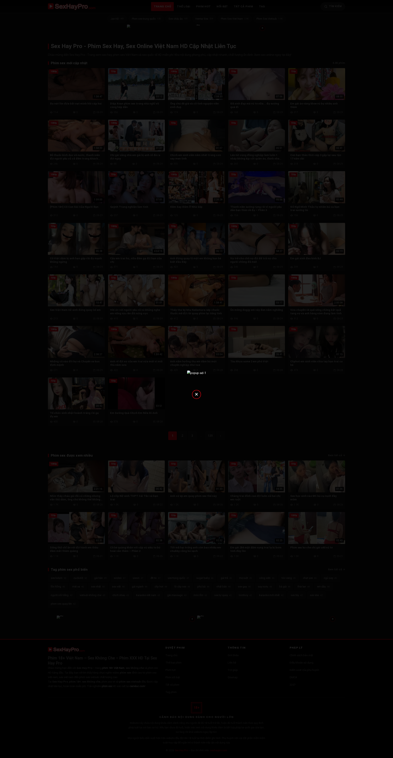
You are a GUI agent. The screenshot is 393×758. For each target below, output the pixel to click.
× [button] (196, 394)
